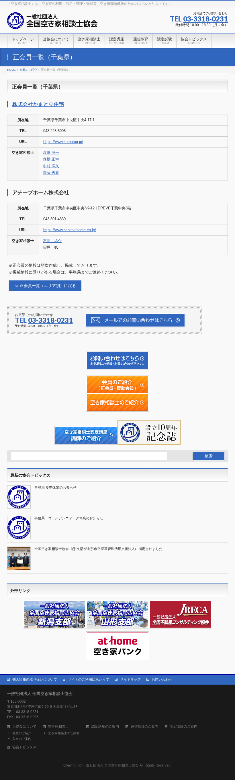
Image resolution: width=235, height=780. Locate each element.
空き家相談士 (58, 726)
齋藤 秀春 (51, 172)
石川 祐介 (52, 241)
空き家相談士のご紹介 (64, 733)
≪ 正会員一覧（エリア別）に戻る (45, 285)
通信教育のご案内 (144, 726)
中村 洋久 (51, 166)
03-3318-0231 (205, 19)
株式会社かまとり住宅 (38, 104)
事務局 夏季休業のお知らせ (55, 488)
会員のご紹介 (21, 733)
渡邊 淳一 (51, 152)
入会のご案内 (21, 738)
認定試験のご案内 (183, 726)
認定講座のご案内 (105, 726)
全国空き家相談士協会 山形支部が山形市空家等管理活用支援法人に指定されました (98, 549)
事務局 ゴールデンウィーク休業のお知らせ (68, 518)
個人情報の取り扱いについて (34, 679)
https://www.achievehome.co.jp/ (69, 230)
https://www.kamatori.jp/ (63, 142)
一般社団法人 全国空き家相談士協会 (111, 765)
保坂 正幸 (51, 159)
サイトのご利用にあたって (88, 679)
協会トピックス (24, 747)
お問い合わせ (162, 679)
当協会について (24, 726)
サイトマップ (130, 679)
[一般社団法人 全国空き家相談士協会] (52, 23)
